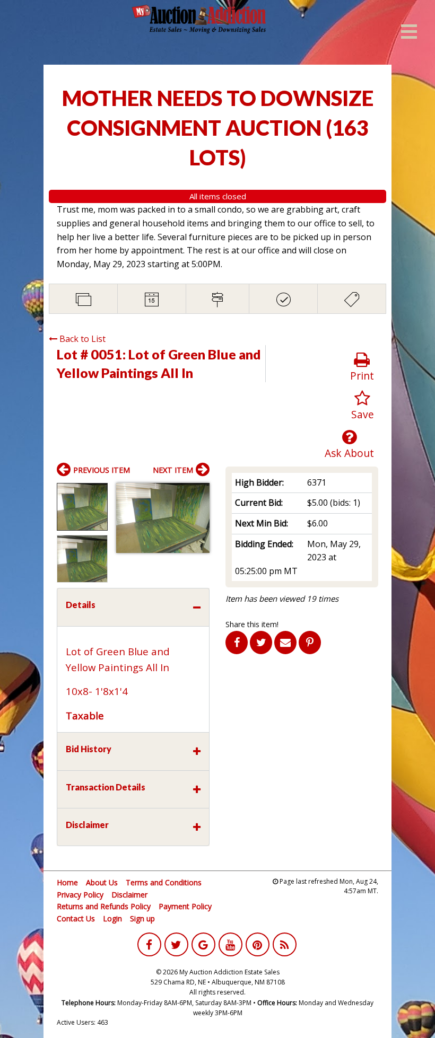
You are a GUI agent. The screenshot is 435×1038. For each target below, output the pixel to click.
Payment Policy (185, 906)
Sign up (142, 918)
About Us (102, 882)
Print (362, 375)
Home (67, 882)
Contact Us (76, 918)
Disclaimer (129, 895)
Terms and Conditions (164, 882)
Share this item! (252, 624)
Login (112, 918)
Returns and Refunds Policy (104, 906)
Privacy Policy (80, 895)
